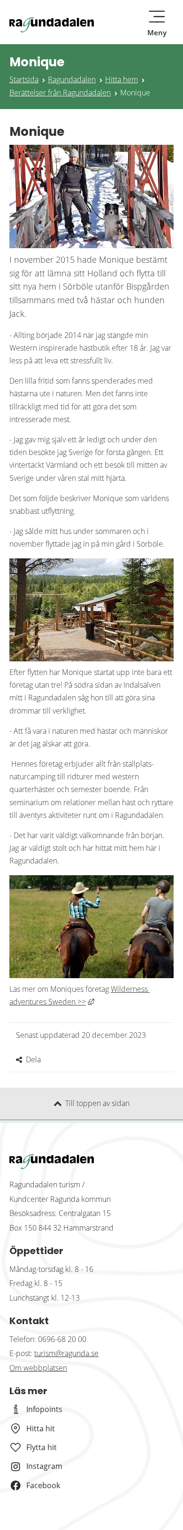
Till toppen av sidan (97, 1103)
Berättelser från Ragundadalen (60, 92)
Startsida (23, 79)
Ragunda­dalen (72, 79)
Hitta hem (121, 79)
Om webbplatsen (38, 1368)
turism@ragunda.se (66, 1353)
